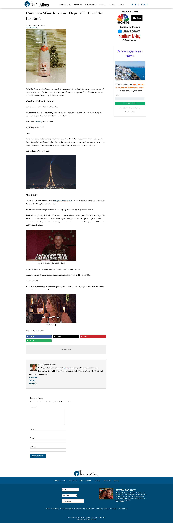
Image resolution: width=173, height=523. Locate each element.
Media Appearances (120, 508)
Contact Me (107, 508)
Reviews (64, 349)
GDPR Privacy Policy (94, 508)
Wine (69, 349)
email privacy (133, 111)
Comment (34, 407)
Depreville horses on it (63, 200)
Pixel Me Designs (90, 519)
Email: (117, 95)
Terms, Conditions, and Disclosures (59, 508)
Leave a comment (32, 27)
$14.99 (38, 121)
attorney (66, 368)
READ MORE (120, 502)
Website (33, 447)
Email (33, 438)
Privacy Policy (79, 508)
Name (33, 429)
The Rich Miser (36, 4)
